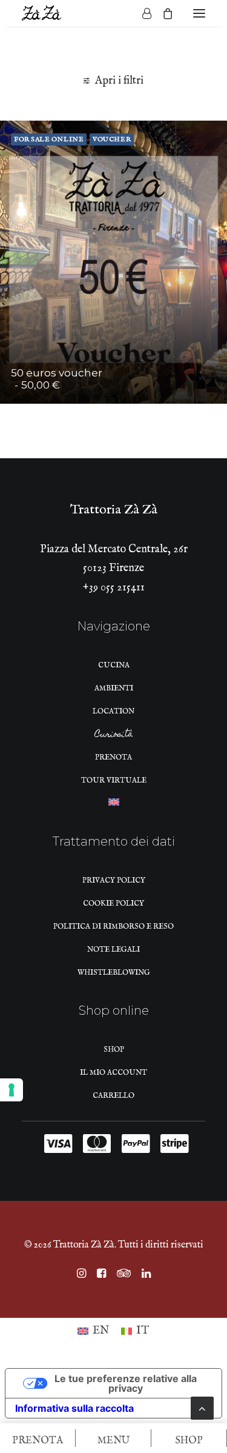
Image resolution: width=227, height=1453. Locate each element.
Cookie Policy (113, 903)
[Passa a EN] (113, 805)
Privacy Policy (113, 880)
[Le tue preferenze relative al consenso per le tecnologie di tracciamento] (11, 1089)
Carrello (113, 1095)
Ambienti (113, 688)
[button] (199, 13)
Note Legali (113, 949)
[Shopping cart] (162, 13)
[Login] (141, 13)
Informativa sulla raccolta (74, 1408)
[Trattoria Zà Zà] (41, 13)
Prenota (113, 757)
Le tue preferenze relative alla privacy (125, 1383)
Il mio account (113, 1072)
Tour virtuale (113, 780)
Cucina (114, 665)
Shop (114, 1049)
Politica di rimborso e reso (113, 926)
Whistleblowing (113, 972)
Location (113, 711)
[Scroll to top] (202, 1408)
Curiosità (113, 736)
